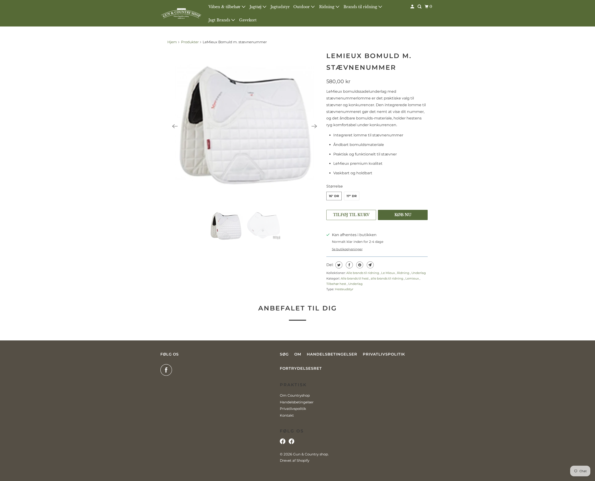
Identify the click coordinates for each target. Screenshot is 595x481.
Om (297, 354)
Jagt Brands (219, 20)
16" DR (334, 196)
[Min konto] (413, 6)
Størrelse (334, 186)
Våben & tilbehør (225, 6)
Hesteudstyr (344, 289)
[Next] (314, 126)
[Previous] (175, 126)
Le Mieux (388, 273)
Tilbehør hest (336, 284)
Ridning (327, 6)
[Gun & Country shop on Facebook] (167, 370)
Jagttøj (256, 6)
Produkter (190, 42)
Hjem (172, 42)
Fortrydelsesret (301, 368)
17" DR (352, 196)
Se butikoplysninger (347, 249)
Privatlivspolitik (384, 354)
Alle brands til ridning (363, 273)
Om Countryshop (295, 395)
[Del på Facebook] (349, 264)
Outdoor (302, 6)
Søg (284, 354)
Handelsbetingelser (332, 354)
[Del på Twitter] (338, 264)
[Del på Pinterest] (359, 264)
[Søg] (420, 6)
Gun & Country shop (310, 454)
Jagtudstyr (280, 6)
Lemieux (412, 278)
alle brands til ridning (387, 278)
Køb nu (402, 214)
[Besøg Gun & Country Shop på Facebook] (291, 442)
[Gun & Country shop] (181, 13)
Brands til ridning (361, 6)
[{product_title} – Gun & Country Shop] (244, 126)
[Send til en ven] (370, 264)
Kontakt (287, 415)
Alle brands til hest (355, 278)
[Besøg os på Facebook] (282, 442)
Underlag (418, 273)
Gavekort (248, 20)
